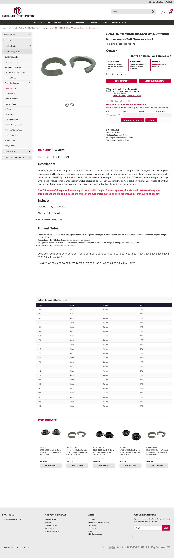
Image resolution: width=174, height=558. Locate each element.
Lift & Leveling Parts (15, 28)
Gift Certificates (156, 2)
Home (4, 28)
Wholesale (79, 22)
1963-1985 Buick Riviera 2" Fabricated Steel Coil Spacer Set (50, 452)
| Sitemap (30, 548)
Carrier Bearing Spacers (14, 125)
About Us (38, 22)
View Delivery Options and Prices (127, 96)
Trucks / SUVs (11, 93)
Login (47, 525)
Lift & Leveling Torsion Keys (15, 73)
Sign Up (54, 525)
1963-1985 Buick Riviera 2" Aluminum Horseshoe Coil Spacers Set (76, 28)
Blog (105, 22)
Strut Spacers (10, 140)
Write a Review (140, 55)
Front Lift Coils (10, 78)
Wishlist (168, 2)
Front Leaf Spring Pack (13, 130)
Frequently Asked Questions (58, 22)
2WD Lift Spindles (11, 57)
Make (125, 111)
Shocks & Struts (9, 151)
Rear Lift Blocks (10, 104)
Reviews (60, 150)
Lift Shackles (9, 114)
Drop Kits (7, 40)
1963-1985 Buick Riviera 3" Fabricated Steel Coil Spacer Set (129, 452)
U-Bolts (8, 109)
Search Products (132, 120)
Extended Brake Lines (13, 67)
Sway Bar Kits (10, 146)
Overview (44, 150)
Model (141, 111)
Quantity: (110, 74)
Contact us (156, 64)
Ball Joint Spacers (11, 120)
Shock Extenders (11, 135)
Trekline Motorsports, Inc (120, 43)
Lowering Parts (9, 46)
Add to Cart (50, 465)
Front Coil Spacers (31, 28)
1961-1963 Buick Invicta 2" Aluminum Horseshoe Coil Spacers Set (76, 452)
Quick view (51, 434)
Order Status (49, 528)
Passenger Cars (46, 28)
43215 (124, 93)
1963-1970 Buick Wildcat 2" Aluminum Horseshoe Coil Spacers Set (157, 452)
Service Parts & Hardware (13, 157)
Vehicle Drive (161, 111)
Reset (151, 120)
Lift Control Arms (11, 62)
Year (108, 111)
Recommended (47, 420)
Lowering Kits (9, 34)
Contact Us (93, 22)
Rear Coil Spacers (11, 99)
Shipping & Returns (119, 22)
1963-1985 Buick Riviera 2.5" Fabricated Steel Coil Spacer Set (103, 452)
